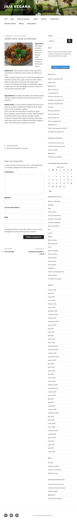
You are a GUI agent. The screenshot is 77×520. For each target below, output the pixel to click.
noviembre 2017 (53, 430)
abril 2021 (51, 335)
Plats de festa (52, 254)
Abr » (50, 191)
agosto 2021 (52, 325)
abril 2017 (51, 448)
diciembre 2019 (53, 385)
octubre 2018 (52, 409)
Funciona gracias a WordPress (42, 515)
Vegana (23, 36)
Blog (12, 19)
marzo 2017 (51, 451)
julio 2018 (51, 416)
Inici (6, 19)
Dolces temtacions (54, 96)
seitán (25, 148)
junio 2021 (51, 332)
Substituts (51, 124)
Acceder (50, 462)
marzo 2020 (52, 378)
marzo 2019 (51, 406)
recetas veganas (14, 148)
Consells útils (54, 19)
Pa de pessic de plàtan (55, 157)
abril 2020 (51, 374)
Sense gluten (31, 23)
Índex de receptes (23, 19)
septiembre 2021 (53, 321)
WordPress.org (53, 473)
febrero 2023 (52, 290)
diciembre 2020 (53, 346)
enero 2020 (51, 381)
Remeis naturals (10, 23)
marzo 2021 (51, 339)
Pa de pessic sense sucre (56, 143)
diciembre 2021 (52, 311)
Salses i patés (52, 114)
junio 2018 (51, 420)
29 (56, 186)
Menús (21, 23)
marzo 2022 (51, 300)
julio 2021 (51, 328)
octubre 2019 (52, 392)
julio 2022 (51, 293)
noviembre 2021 (53, 314)
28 (53, 186)
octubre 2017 (52, 434)
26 (71, 183)
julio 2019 (51, 399)
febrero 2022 (52, 304)
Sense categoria (53, 121)
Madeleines (51, 153)
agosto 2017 (52, 437)
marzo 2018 (51, 423)
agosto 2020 (52, 360)
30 (60, 186)
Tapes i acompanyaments (56, 128)
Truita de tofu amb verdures (56, 146)
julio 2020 (51, 364)
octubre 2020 (52, 353)
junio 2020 (51, 367)
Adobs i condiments (54, 79)
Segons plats (12, 145)
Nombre (8, 198)
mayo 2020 (51, 371)
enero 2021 (51, 342)
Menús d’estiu (52, 240)
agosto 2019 (52, 395)
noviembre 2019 (53, 388)
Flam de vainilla (52, 150)
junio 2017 (51, 441)
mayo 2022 (51, 297)
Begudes (51, 86)
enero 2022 (51, 307)
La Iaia (35, 19)
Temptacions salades (54, 132)
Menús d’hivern (52, 243)
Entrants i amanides (54, 103)
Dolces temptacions (54, 215)
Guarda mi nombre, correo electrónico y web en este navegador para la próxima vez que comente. (23, 230)
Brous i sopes (52, 89)
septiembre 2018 (53, 413)
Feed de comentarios (54, 470)
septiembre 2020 (53, 356)
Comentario (9, 172)
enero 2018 (51, 427)
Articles (43, 19)
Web (6, 217)
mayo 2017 (51, 444)
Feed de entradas (53, 466)
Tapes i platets (52, 275)
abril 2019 (51, 402)
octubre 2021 (52, 318)
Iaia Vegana (18, 7)
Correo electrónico (12, 207)
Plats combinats (53, 250)
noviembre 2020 (53, 349)
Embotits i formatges (54, 100)
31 (64, 186)
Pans (49, 107)
